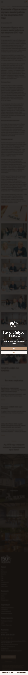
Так (14, 348)
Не (14, 352)
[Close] (26, 1)
